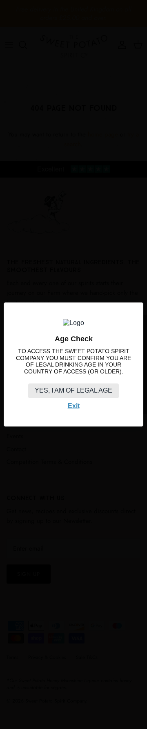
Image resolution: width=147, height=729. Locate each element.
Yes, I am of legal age (73, 390)
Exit (74, 405)
